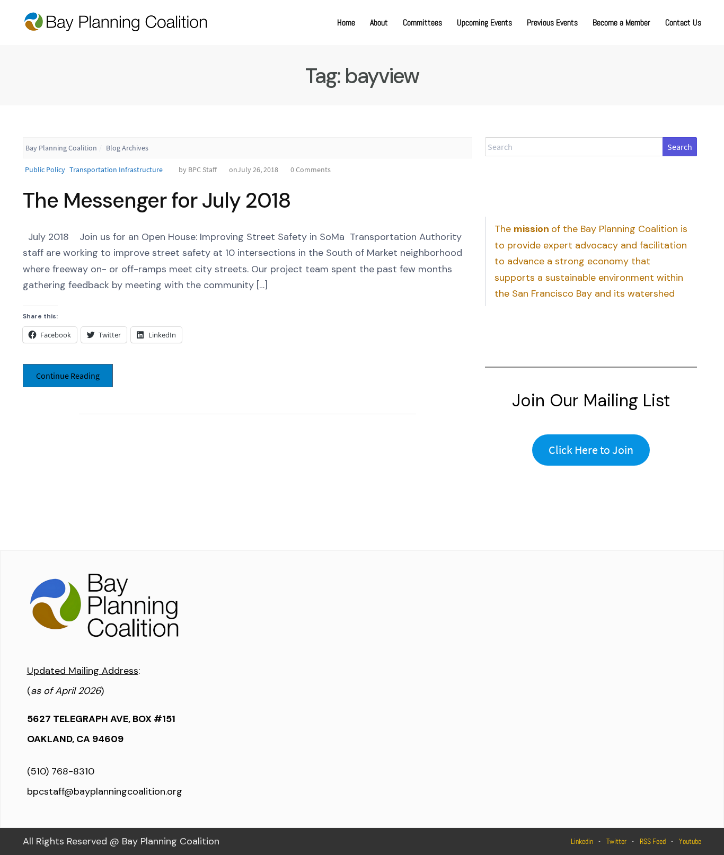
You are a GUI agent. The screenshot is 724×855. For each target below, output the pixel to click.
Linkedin (582, 841)
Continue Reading (68, 375)
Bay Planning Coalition (61, 148)
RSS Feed (653, 841)
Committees (422, 22)
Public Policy (45, 169)
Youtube (690, 841)
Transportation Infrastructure (116, 169)
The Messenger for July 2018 (157, 200)
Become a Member (621, 22)
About (379, 22)
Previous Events (552, 22)
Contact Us (683, 22)
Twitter (616, 841)
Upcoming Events (484, 22)
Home (346, 22)
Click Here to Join (591, 449)
